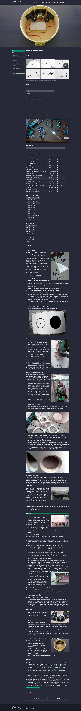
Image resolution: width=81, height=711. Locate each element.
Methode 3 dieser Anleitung (42, 349)
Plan (37, 519)
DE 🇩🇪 (13, 706)
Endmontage (15, 71)
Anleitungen (55, 2)
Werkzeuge (15, 55)
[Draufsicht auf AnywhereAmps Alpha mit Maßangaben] (33, 64)
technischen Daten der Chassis (52, 665)
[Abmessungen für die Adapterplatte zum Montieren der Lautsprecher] (47, 64)
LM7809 (54, 683)
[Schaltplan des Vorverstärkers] (33, 74)
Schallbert (16, 708)
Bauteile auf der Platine (17, 58)
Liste (63, 531)
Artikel (35, 2)
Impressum (14, 707)
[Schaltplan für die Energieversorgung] (62, 74)
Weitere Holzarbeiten (16, 68)
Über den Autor (64, 2)
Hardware (41, 2)
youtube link (54, 675)
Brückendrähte (15, 60)
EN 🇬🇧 (15, 706)
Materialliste (15, 57)
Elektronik (14, 70)
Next (58, 698)
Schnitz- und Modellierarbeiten (18, 66)
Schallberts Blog (21, 2)
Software (48, 2)
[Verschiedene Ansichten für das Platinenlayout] (47, 74)
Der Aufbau (14, 62)
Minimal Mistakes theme (31, 708)
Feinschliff (14, 73)
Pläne (13, 52)
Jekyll (25, 708)
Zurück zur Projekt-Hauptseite (33, 687)
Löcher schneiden (16, 63)
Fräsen (14, 65)
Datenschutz (19, 707)
